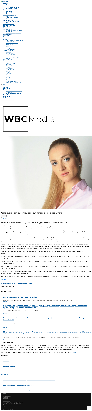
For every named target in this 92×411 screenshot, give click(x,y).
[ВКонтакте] (5, 279)
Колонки (5, 28)
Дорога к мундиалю (11, 81)
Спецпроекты (7, 29)
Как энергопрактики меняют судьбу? (20, 297)
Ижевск (8, 67)
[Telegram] (3, 279)
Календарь (6, 26)
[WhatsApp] (1, 279)
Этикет (8, 22)
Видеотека (6, 96)
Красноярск (9, 68)
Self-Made (9, 11)
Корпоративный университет (15, 4)
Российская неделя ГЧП (13, 33)
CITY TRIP (9, 16)
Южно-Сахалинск (11, 76)
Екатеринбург (10, 66)
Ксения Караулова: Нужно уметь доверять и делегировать (18, 385)
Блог (4, 36)
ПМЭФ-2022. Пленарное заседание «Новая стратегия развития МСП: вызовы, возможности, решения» (29, 380)
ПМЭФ (4, 371)
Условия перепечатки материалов (13, 402)
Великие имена (10, 13)
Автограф (9, 12)
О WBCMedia (6, 401)
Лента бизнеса (7, 34)
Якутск (8, 77)
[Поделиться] (1, 217)
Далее (5, 301)
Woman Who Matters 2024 (14, 30)
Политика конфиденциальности (12, 403)
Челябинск (9, 74)
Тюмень (8, 72)
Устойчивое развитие (12, 7)
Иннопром (9, 31)
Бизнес (5, 3)
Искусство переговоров (13, 21)
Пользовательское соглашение (12, 405)
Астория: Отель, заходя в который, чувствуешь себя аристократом (20, 390)
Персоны (6, 10)
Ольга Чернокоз (5, 210)
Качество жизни (8, 20)
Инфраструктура (11, 19)
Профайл (6, 35)
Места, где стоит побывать (13, 82)
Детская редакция (9, 25)
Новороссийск (10, 69)
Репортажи (6, 361)
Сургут (8, 71)
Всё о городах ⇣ (10, 63)
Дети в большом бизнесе (9, 366)
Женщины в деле (8, 24)
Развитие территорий (9, 15)
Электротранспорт (11, 8)
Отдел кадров (10, 6)
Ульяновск (9, 73)
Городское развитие (12, 17)
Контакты (5, 406)
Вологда (8, 64)
